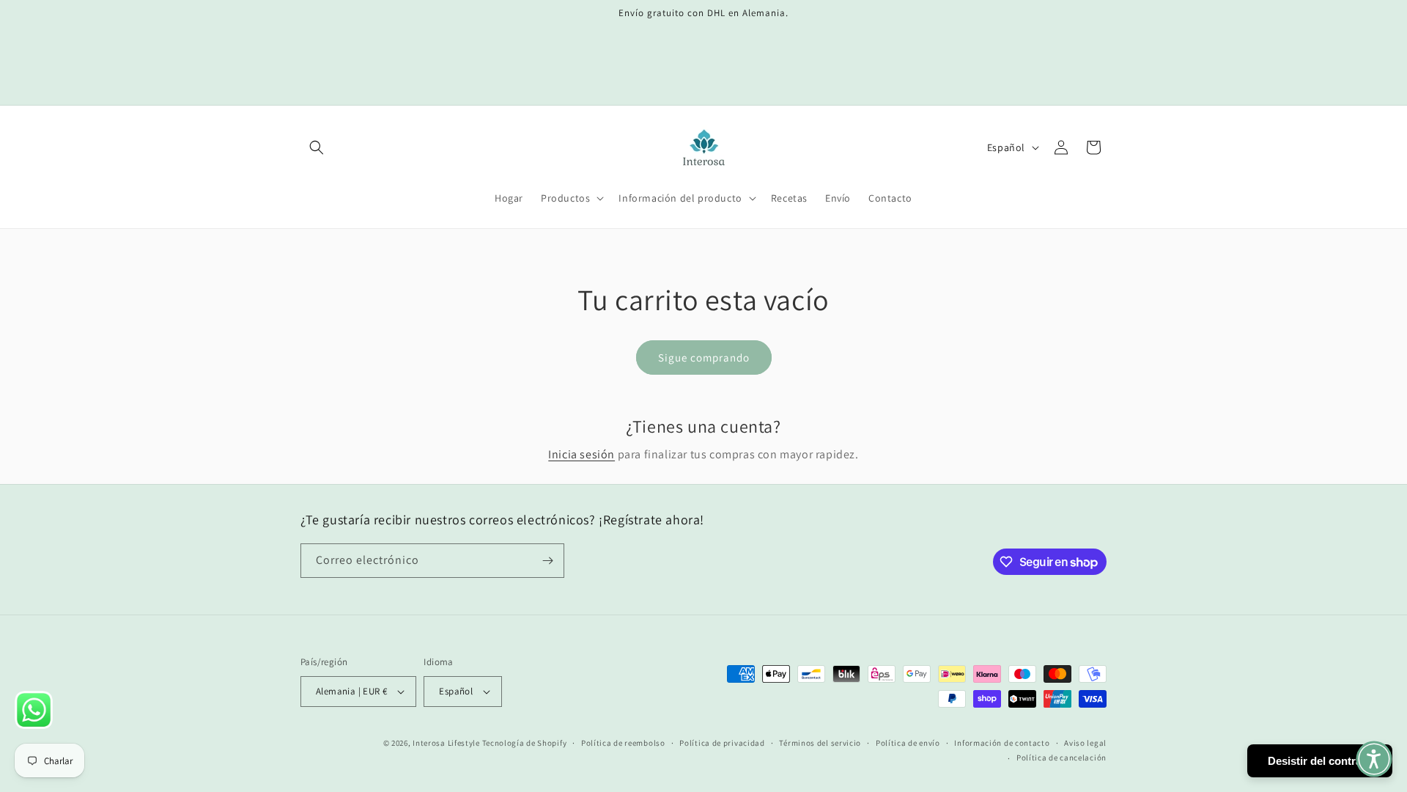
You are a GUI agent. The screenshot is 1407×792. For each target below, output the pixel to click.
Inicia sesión (581, 454)
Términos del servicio (820, 743)
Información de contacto (1001, 743)
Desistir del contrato (1320, 761)
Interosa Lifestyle (446, 743)
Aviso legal (1085, 743)
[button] (316, 147)
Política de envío (908, 743)
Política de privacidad (721, 743)
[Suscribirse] (547, 560)
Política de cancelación (1061, 757)
